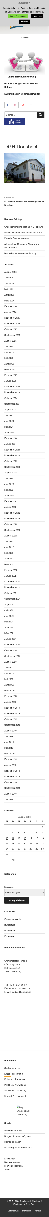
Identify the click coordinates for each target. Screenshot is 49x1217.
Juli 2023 (8, 478)
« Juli (12, 859)
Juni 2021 (9, 615)
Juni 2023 (9, 484)
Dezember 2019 (12, 707)
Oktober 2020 (10, 650)
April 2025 (9, 363)
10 (7, 838)
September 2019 (12, 724)
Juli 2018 (8, 799)
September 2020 (12, 656)
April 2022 (9, 558)
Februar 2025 (10, 375)
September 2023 (12, 466)
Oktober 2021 (10, 593)
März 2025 (9, 369)
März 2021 (9, 633)
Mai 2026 (8, 289)
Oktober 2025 (10, 329)
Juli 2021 (8, 610)
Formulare (9, 936)
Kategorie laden (17, 900)
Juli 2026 (8, 277)
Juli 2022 (8, 541)
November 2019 (12, 713)
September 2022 (12, 529)
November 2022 (12, 518)
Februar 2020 (10, 696)
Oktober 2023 (10, 461)
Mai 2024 (8, 426)
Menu (26, 37)
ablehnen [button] (24, 21)
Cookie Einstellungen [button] (18, 16)
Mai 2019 (8, 747)
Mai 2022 (8, 552)
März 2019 (9, 753)
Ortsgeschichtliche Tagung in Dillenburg (23, 226)
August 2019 (10, 730)
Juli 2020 (8, 667)
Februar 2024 (10, 438)
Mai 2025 (8, 357)
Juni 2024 (9, 420)
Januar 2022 (10, 575)
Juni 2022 (9, 547)
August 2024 (10, 409)
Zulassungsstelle (12, 919)
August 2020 (10, 661)
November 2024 (12, 392)
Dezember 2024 (12, 386)
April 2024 (9, 432)
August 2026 (10, 271)
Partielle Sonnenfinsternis (16, 238)
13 (25, 838)
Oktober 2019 (10, 719)
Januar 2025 (10, 380)
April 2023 (9, 495)
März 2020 (9, 690)
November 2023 (12, 455)
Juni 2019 (9, 742)
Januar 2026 (10, 312)
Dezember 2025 (12, 317)
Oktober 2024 (10, 398)
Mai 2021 (8, 621)
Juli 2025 (8, 346)
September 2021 (12, 598)
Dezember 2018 (12, 770)
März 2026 (9, 300)
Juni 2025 (9, 352)
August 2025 (10, 340)
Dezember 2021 (12, 581)
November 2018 (12, 776)
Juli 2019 (8, 736)
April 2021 (9, 627)
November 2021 (12, 587)
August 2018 (10, 793)
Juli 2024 (8, 415)
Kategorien (8, 887)
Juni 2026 (9, 283)
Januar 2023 (10, 506)
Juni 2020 (9, 673)
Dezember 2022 (12, 512)
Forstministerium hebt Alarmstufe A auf (23, 232)
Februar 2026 (10, 306)
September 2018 (12, 787)
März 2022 (9, 564)
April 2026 (9, 294)
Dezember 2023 (12, 449)
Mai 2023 (8, 489)
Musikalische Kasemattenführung (20, 253)
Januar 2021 (10, 638)
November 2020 (12, 644)
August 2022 (10, 535)
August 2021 (10, 604)
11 (13, 838)
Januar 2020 (10, 701)
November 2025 (12, 323)
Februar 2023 (10, 501)
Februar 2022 (10, 570)
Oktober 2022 (10, 524)
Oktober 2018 (10, 782)
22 (37, 843)
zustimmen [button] (37, 16)
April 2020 (9, 684)
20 (25, 843)
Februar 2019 (10, 759)
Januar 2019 (10, 765)
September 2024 (12, 403)
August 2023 (10, 472)
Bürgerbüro (9, 924)
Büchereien (10, 930)
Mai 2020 (8, 679)
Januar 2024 (10, 443)
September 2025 (12, 334)
